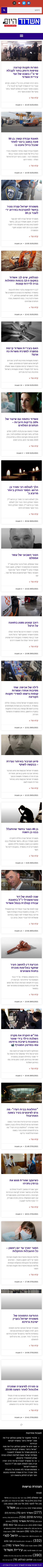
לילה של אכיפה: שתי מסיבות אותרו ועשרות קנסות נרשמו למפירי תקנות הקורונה (21, 692)
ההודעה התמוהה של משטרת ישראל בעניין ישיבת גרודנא (25, 1318)
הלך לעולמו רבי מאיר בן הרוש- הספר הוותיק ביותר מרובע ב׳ (22, 490)
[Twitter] (24, 3)
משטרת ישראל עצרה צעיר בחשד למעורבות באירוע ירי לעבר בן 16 (21, 209)
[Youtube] (19, 3)
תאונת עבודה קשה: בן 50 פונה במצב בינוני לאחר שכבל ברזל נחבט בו (23, 141)
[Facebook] (28, 3)
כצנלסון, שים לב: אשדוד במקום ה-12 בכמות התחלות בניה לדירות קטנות (21, 280)
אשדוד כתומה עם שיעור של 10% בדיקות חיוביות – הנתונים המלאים (21, 422)
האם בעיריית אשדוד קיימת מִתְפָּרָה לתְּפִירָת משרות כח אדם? (22, 351)
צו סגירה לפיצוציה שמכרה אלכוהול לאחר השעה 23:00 (22, 1388)
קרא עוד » (33, 98)
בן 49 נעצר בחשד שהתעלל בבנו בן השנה (22, 831)
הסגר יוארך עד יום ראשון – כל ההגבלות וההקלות (22, 1249)
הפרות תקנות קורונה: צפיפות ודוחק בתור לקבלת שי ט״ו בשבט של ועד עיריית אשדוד (22, 72)
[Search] (4, 10)
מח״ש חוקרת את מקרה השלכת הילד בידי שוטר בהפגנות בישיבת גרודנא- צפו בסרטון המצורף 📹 (23, 1040)
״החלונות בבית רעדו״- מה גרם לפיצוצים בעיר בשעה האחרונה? (22, 1112)
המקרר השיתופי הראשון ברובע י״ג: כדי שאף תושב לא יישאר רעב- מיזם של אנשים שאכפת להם (22, 1524)
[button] (21, 35)
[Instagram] (14, 3)
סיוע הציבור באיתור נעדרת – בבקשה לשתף (22, 763)
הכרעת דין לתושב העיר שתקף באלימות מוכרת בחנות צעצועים (24, 967)
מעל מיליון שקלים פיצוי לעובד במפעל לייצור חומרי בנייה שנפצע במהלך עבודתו (21, 1454)
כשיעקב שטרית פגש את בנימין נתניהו (24, 1182)
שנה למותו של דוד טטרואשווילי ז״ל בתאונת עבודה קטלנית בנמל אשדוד (22, 900)
